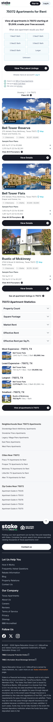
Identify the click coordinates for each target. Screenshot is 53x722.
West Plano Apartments (11, 446)
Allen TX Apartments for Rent (13, 477)
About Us (6, 599)
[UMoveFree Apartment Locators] (9, 527)
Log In (46, 3)
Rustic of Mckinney (16, 259)
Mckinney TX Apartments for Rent (15, 469)
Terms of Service (10, 611)
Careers (5, 603)
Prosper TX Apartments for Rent (15, 464)
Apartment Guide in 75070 (12, 509)
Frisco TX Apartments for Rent (14, 460)
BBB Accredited (9, 623)
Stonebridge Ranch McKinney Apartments (19, 429)
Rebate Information (11, 572)
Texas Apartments (10, 595)
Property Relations (10, 580)
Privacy (5, 615)
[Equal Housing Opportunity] (27, 527)
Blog (4, 576)
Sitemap (6, 619)
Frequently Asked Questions (15, 568)
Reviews (6, 607)
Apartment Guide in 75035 (12, 491)
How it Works (8, 564)
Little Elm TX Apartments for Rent (15, 473)
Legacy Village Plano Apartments (15, 437)
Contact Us (7, 584)
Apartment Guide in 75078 (12, 500)
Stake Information (41, 670)
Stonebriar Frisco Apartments (14, 433)
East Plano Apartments (11, 442)
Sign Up (35, 3)
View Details (26, 157)
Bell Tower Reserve (16, 128)
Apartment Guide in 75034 (12, 504)
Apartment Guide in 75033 (12, 495)
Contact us (26, 547)
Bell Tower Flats (13, 193)
